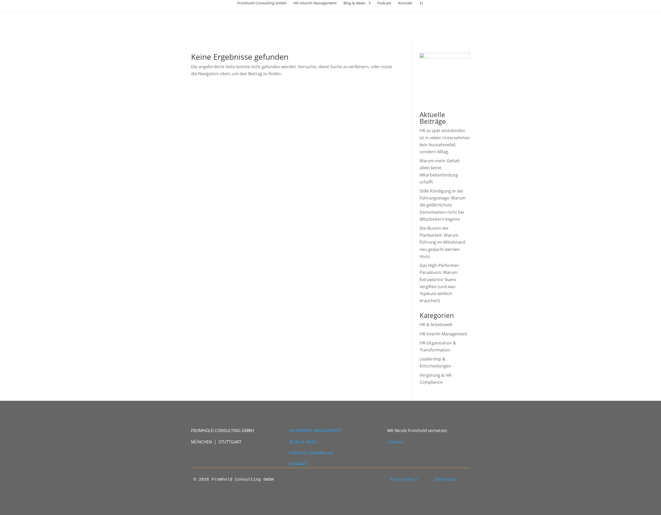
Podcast (384, 3)
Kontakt (405, 3)
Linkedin (395, 442)
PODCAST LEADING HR (311, 453)
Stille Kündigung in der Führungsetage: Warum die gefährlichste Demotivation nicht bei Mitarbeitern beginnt (443, 205)
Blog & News (354, 3)
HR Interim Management (315, 3)
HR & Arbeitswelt (436, 324)
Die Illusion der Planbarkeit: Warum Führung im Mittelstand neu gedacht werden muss (442, 242)
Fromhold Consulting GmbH (262, 3)
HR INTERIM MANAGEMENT (315, 430)
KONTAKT (298, 464)
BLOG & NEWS (303, 442)
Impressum (445, 479)
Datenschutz (404, 479)
